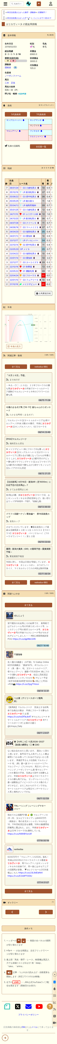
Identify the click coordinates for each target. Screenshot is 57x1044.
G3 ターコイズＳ (30, 262)
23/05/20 (14, 249)
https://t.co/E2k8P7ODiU (20, 876)
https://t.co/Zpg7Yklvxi (27, 684)
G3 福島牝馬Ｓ (29, 231)
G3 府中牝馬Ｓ (29, 196)
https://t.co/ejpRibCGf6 (24, 639)
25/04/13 (14, 205)
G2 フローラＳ (29, 275)
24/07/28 (14, 223)
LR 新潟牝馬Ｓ (29, 192)
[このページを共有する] (5, 1038)
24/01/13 (14, 236)
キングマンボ (35, 120)
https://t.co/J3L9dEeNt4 (30, 872)
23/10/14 (14, 244)
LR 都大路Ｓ (28, 201)
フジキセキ (34, 131)
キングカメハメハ (14, 120)
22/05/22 (14, 271)
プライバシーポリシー (28, 1014)
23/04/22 (14, 253)
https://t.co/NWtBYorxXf (20, 834)
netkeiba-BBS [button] (41, 366)
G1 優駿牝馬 (28, 271)
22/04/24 (14, 275)
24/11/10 (14, 214)
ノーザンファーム (13, 75)
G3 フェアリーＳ (30, 280)
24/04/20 (14, 231)
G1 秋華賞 (27, 266)
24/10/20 (14, 218)
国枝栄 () (11, 67)
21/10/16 (14, 284)
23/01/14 (14, 258)
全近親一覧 (41, 146)
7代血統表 (41, 114)
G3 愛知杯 (27, 236)
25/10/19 (14, 192)
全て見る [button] (16, 366)
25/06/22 (14, 196)
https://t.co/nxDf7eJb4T (19, 716)
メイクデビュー (29, 284)
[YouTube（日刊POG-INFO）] (39, 1006)
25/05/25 (14, 201)
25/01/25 (14, 209)
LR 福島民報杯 (29, 205)
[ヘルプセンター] (50, 1006)
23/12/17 (14, 240)
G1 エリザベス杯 (30, 214)
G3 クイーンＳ (29, 223)
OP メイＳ (24, 249)
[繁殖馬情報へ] (23, 120)
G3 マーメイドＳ (30, 227)
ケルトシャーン (36, 136)
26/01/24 (14, 188)
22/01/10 (14, 280)
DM (23, 1027)
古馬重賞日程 (44, 293)
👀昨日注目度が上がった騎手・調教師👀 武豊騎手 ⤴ (25, 12)
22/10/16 (14, 266)
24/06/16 (14, 227)
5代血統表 (16, 114)
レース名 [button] (23, 183)
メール (34, 1027)
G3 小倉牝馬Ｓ (29, 188)
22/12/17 (14, 262)
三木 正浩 (10, 82)
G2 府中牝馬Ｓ (29, 244)
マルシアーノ (12, 131)
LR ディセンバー (30, 240)
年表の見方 (16, 346)
